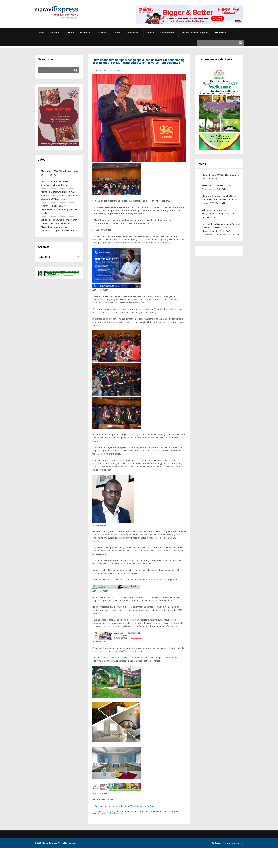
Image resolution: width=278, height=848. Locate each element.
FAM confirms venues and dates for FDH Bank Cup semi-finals (123, 806)
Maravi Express (49, 843)
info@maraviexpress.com (231, 843)
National (55, 32)
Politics (70, 32)
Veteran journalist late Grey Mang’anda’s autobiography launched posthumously (59, 209)
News (104, 799)
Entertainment (167, 32)
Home (41, 32)
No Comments (115, 70)
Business (85, 32)
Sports (150, 32)
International (133, 32)
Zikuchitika (220, 32)
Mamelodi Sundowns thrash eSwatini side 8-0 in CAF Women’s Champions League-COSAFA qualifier (59, 195)
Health (117, 32)
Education (102, 32)
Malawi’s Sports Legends (195, 32)
